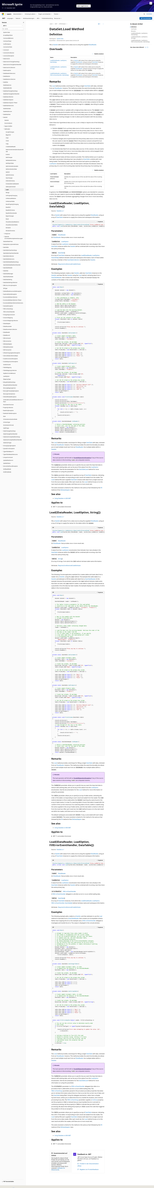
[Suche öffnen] (144, 14)
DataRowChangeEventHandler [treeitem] (11, 94)
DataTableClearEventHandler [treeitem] (11, 253)
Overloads (134, 29)
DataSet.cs (60, 211)
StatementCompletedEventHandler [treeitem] (12, 440)
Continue (94, 1100)
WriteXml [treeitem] (8, 227)
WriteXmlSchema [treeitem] (10, 230)
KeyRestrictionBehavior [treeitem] (9, 373)
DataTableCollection (73, 260)
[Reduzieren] (23, 22)
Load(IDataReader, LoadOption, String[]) (139, 37)
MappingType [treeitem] (7, 379)
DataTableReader (56, 277)
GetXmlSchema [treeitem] (10, 175)
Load (53, 86)
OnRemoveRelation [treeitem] (11, 198)
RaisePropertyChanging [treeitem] (12, 204)
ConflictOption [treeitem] (7, 44)
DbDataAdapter (65, 490)
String (60, 559)
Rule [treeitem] (4, 416)
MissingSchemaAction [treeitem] (9, 394)
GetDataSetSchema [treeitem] (11, 160)
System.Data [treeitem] (6, 32)
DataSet (55, 45)
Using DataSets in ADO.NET (62, 498)
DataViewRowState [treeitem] (8, 276)
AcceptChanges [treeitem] (10, 132)
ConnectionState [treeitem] (7, 47)
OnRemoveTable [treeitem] (10, 201)
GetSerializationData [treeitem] (11, 169)
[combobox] (13, 25)
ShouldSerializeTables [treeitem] (12, 225)
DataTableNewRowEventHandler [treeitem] (12, 265)
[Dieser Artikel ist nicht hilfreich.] (148, 47)
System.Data (60, 38)
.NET (56, 24)
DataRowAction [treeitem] (7, 85)
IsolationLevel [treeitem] (7, 364)
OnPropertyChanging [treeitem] (11, 195)
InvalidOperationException (82, 458)
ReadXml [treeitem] (8, 207)
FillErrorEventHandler (69, 891)
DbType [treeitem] (5, 288)
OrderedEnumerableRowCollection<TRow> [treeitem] (13, 400)
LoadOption (53, 164)
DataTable (95, 62)
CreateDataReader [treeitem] (11, 146)
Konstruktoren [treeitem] (8, 123)
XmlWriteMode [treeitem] (7, 472)
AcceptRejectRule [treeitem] (8, 35)
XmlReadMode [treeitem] (7, 469)
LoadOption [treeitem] (6, 376)
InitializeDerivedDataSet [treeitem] (12, 184)
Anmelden (149, 14)
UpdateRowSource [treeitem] (8, 460)
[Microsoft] (3, 14)
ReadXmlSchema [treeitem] (10, 210)
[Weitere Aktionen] (103, 24)
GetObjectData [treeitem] (10, 163)
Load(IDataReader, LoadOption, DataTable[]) (139, 33)
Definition (134, 27)
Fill (101, 488)
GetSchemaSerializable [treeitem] (12, 166)
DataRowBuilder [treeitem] (7, 88)
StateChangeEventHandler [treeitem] (10, 434)
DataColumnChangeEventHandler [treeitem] (12, 64)
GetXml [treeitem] (8, 172)
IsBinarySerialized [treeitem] (10, 186)
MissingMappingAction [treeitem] (9, 388)
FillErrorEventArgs (56, 1091)
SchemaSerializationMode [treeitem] (10, 419)
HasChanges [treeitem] (9, 178)
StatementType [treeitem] (7, 442)
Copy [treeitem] (7, 143)
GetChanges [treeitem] (9, 157)
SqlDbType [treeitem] (6, 428)
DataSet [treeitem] (6, 120)
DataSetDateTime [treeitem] (8, 241)
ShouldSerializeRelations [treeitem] (12, 222)
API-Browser (62, 24)
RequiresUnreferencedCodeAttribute (69, 264)
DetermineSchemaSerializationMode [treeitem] (14, 150)
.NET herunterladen (145, 18)
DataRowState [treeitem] (7, 108)
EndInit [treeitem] (8, 154)
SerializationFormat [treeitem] (8, 425)
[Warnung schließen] (151, 3)
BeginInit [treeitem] (8, 135)
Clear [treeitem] (7, 138)
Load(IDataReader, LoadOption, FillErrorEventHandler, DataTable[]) (140, 41)
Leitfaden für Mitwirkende (58, 1169)
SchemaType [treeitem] (6, 422)
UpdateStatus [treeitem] (7, 463)
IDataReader (92, 45)
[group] (78, 225)
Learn (51, 24)
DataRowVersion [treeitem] (7, 111)
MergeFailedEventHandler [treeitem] (10, 385)
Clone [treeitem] (7, 140)
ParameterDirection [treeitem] (8, 404)
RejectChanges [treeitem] (10, 216)
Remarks (133, 31)
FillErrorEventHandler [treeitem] (9, 312)
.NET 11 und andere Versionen (62, 507)
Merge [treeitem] (7, 192)
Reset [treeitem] (7, 219)
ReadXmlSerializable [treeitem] (11, 213)
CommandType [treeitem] (7, 41)
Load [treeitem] (7, 189)
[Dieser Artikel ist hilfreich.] (146, 47)
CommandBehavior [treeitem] (8, 38)
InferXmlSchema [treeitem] (10, 181)
